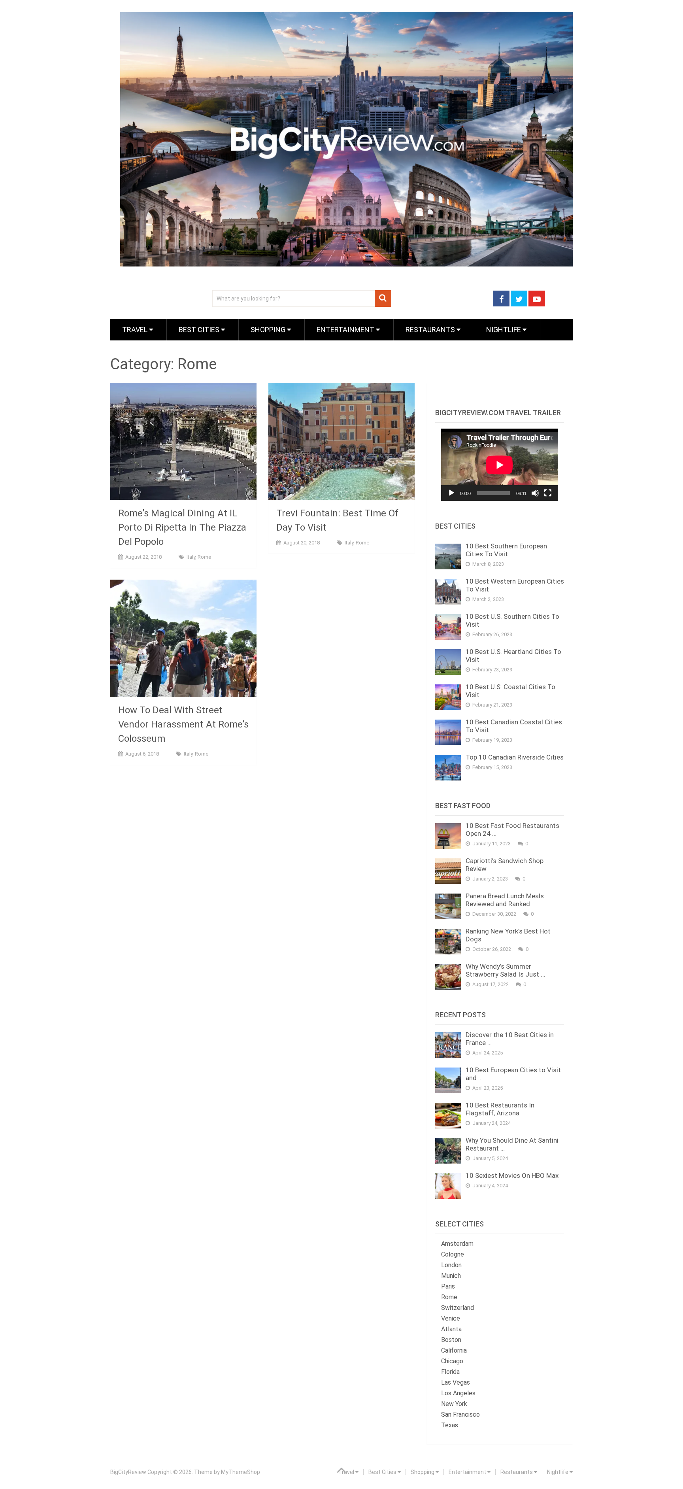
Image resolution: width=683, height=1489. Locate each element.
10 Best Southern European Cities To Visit (506, 550)
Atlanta (451, 1329)
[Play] (451, 493)
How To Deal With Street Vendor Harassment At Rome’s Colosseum (183, 724)
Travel (135, 329)
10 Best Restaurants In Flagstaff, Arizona (500, 1109)
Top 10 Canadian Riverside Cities (515, 757)
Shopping (269, 329)
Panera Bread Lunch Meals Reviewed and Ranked (505, 900)
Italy (191, 557)
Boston (451, 1340)
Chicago (452, 1361)
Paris (448, 1286)
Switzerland (457, 1307)
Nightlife (504, 329)
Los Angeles (458, 1393)
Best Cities (200, 329)
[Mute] (535, 493)
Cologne (452, 1254)
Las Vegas (455, 1382)
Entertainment (346, 329)
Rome (204, 557)
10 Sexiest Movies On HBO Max (512, 1175)
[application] (499, 465)
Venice (450, 1318)
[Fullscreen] (548, 493)
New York (454, 1404)
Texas (449, 1425)
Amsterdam (457, 1243)
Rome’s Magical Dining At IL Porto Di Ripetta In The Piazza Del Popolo (182, 527)
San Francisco (460, 1414)
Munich (451, 1275)
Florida (450, 1372)
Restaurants (431, 329)
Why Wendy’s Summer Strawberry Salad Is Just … (505, 970)
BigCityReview (128, 1472)
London (451, 1265)
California (454, 1350)
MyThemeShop (240, 1472)
